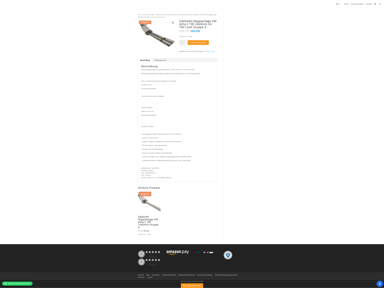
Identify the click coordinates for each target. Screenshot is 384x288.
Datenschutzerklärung (187, 275)
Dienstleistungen (357, 4)
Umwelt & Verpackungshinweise (226, 275)
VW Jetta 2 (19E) (197, 15)
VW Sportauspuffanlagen (184, 15)
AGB (147, 275)
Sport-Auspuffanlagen (169, 15)
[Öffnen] (380, 284)
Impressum (156, 275)
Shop (337, 4)
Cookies (150, 277)
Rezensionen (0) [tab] (160, 60)
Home (346, 4)
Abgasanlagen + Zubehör (153, 15)
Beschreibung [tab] (145, 60)
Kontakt (369, 4)
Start (139, 15)
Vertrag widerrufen (192, 285)
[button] (173, 23)
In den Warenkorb (198, 42)
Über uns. (141, 277)
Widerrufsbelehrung (169, 275)
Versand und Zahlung (204, 275)
